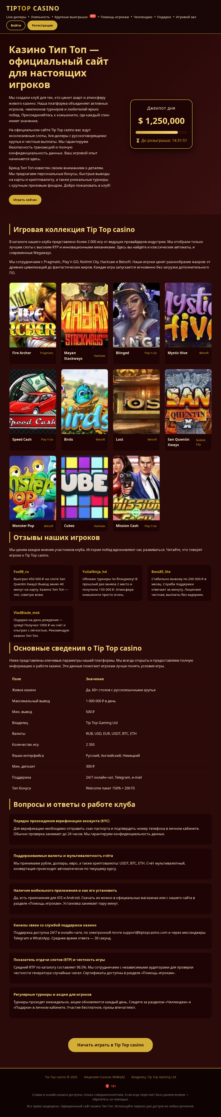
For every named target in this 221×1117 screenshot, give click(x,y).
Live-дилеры (16, 17)
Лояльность (40, 17)
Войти (16, 25)
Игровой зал (186, 17)
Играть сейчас (25, 200)
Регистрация (42, 25)
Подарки (164, 17)
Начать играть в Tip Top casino (110, 1045)
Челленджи (143, 17)
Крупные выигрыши (75, 17)
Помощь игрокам (115, 17)
